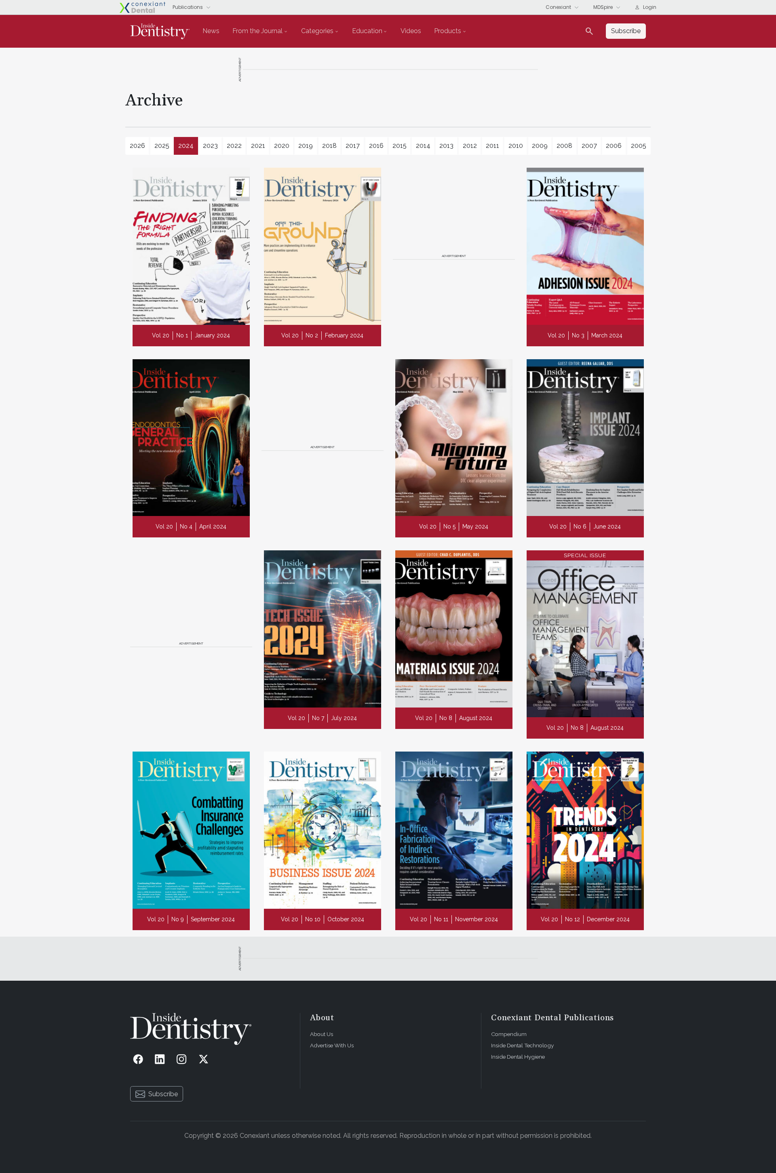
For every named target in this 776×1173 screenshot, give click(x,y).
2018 (329, 146)
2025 (161, 146)
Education (367, 31)
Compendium (509, 1034)
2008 (564, 146)
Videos (411, 31)
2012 (470, 146)
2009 (540, 146)
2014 (423, 146)
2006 (614, 146)
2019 (305, 146)
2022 (234, 146)
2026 (137, 146)
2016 (376, 146)
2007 (589, 146)
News (210, 31)
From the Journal (257, 31)
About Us (321, 1034)
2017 (353, 146)
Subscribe (163, 1094)
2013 (446, 146)
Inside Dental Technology (522, 1045)
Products (447, 31)
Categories (317, 31)
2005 (638, 146)
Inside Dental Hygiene (518, 1056)
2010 (515, 146)
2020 (281, 146)
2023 (210, 146)
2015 (399, 146)
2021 (258, 146)
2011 (492, 146)
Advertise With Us (332, 1045)
